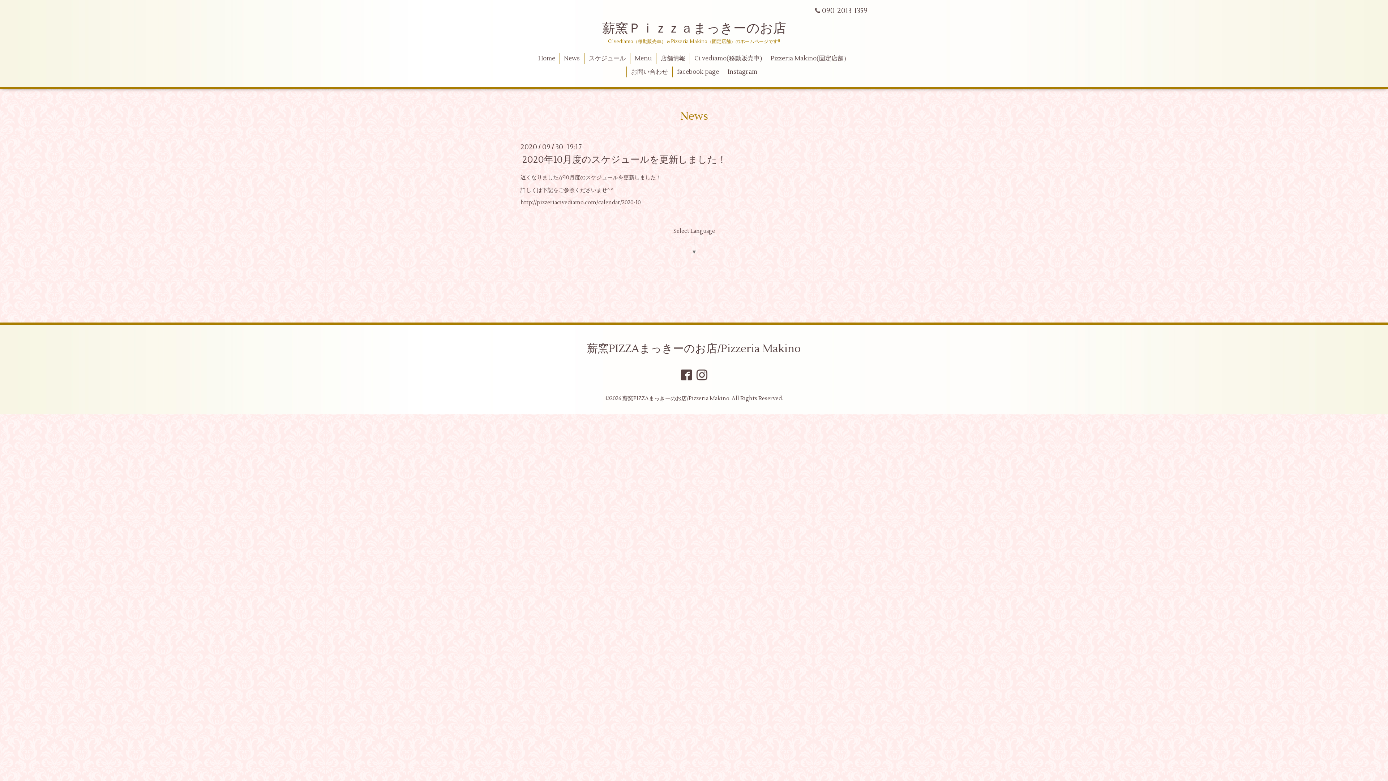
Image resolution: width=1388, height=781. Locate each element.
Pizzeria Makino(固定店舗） (810, 59)
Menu (643, 59)
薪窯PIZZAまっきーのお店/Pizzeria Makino (694, 349)
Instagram (742, 72)
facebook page (698, 72)
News (572, 59)
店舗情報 (673, 59)
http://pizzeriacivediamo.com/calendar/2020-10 (580, 202)
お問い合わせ (649, 72)
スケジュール (607, 59)
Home (546, 59)
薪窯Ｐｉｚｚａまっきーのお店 (700, 28)
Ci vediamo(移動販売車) (728, 59)
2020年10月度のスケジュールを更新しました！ (624, 160)
